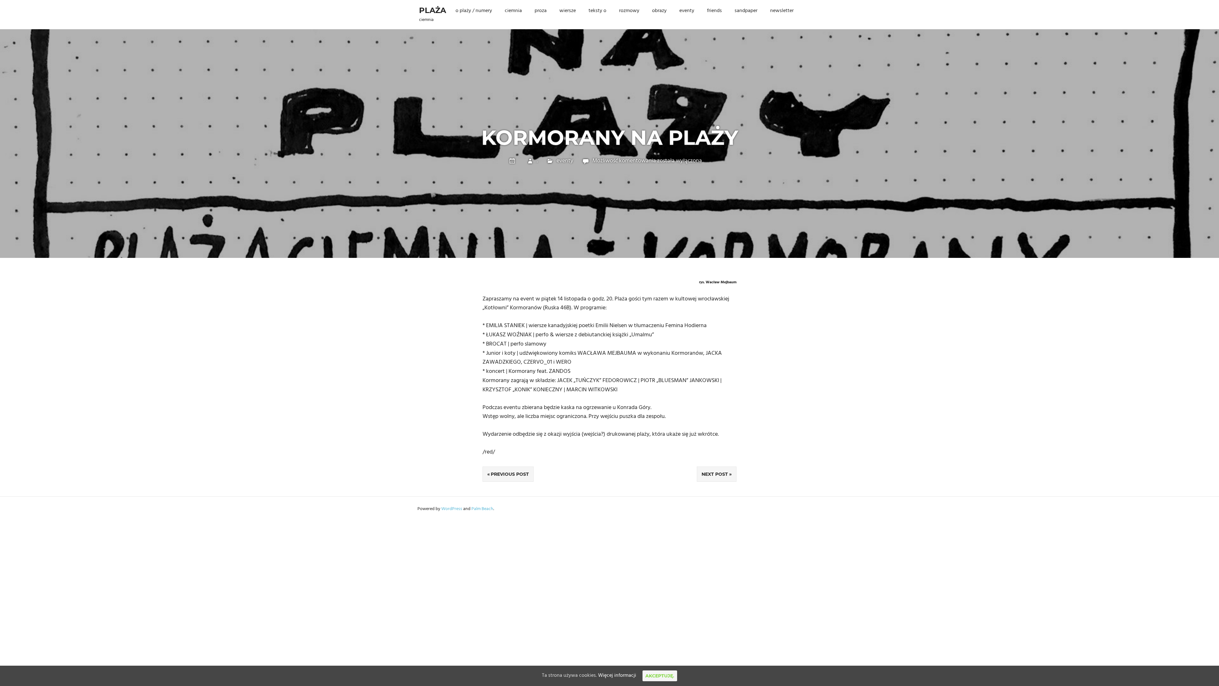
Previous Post (510, 474)
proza (541, 11)
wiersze (567, 11)
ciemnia (513, 11)
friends (714, 11)
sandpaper (746, 11)
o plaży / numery (474, 11)
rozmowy (629, 11)
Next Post (715, 474)
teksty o (597, 11)
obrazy (659, 11)
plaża (432, 10)
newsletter (782, 11)
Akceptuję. (659, 676)
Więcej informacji (617, 675)
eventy (686, 11)
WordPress (451, 509)
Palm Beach (482, 509)
